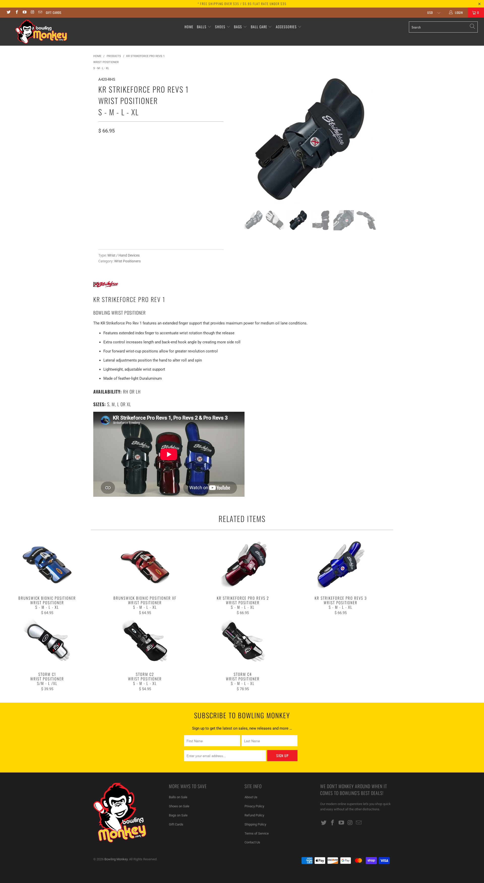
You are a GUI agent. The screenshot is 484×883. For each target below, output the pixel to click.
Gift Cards (54, 12)
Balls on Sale (178, 797)
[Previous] (237, 139)
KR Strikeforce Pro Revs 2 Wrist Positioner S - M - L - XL (243, 565)
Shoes (220, 26)
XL (141, 174)
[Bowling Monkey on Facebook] (16, 12)
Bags (238, 26)
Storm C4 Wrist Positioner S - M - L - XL (243, 641)
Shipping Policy (255, 824)
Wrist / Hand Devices (123, 255)
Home (189, 26)
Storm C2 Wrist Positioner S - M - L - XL (145, 641)
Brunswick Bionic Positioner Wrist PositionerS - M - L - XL (47, 565)
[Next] (382, 139)
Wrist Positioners (127, 261)
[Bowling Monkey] (41, 32)
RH (104, 152)
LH (116, 152)
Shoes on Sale (179, 806)
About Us (251, 797)
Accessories (287, 26)
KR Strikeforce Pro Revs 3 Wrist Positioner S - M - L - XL (340, 565)
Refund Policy (254, 815)
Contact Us (252, 842)
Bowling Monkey (116, 859)
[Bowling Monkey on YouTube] (24, 12)
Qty (101, 198)
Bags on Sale (178, 815)
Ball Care (259, 26)
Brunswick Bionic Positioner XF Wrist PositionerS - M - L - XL (145, 565)
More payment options (191, 235)
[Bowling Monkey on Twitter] (8, 12)
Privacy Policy (254, 806)
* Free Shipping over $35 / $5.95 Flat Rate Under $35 (242, 4)
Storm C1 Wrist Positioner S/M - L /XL (47, 641)
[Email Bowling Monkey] (40, 12)
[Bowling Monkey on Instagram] (32, 12)
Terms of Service (257, 833)
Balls (201, 26)
